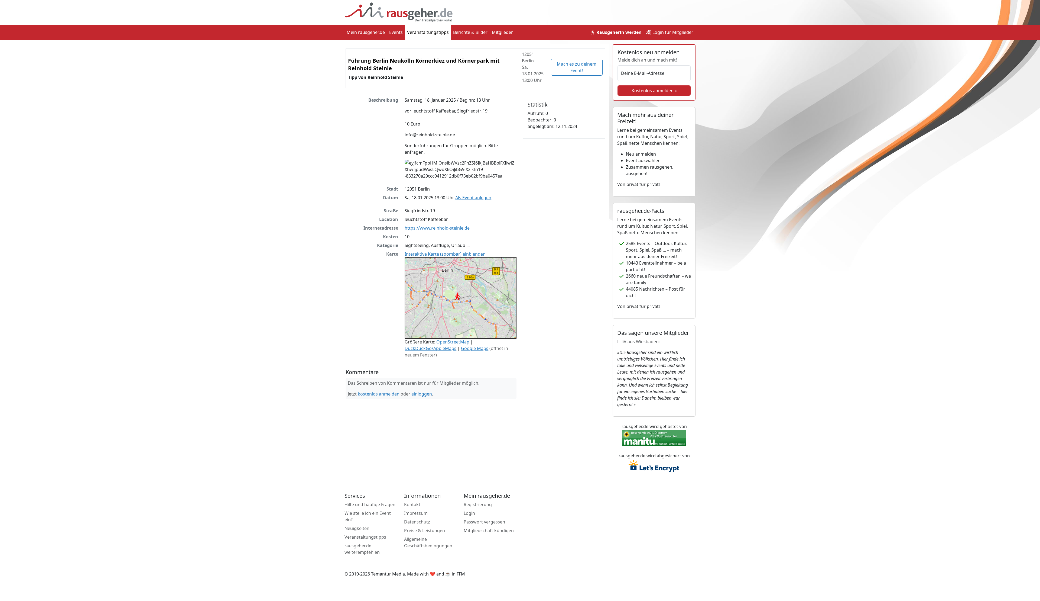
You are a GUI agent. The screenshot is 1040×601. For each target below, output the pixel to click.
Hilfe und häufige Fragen (369, 504)
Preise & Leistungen (424, 530)
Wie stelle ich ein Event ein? (367, 516)
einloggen (421, 394)
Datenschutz (417, 522)
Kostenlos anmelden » (654, 91)
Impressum (416, 513)
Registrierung (478, 504)
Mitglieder (502, 32)
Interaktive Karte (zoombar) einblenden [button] (445, 254)
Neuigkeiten (356, 528)
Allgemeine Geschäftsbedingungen (428, 542)
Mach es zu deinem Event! (576, 67)
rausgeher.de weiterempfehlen (362, 549)
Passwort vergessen (484, 522)
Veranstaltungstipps (428, 32)
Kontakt (412, 504)
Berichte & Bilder (470, 32)
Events (396, 32)
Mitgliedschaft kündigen (489, 530)
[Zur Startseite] (398, 12)
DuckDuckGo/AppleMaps (430, 348)
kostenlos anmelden (378, 394)
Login (672, 32)
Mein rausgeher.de (366, 32)
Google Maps (474, 348)
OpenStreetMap (452, 342)
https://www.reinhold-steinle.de (437, 228)
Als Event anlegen (473, 198)
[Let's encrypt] (654, 467)
